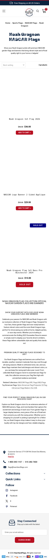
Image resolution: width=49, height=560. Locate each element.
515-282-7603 (31, 462)
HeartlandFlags (20, 553)
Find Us (11, 457)
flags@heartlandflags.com (18, 467)
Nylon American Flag (25, 385)
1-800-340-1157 (15, 462)
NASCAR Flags (31, 23)
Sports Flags (17, 23)
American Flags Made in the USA (25, 388)
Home (7, 23)
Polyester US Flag (40, 385)
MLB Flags (42, 382)
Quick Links (13, 479)
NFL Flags (33, 382)
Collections (13, 473)
